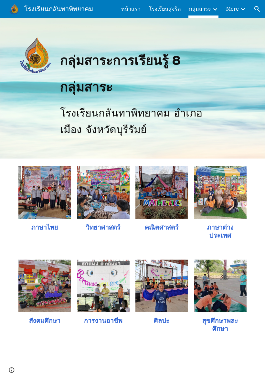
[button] (257, 9)
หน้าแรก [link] (131, 9)
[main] (133, 88)
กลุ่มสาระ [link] (200, 9)
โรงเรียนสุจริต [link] (165, 9)
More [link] (232, 9)
